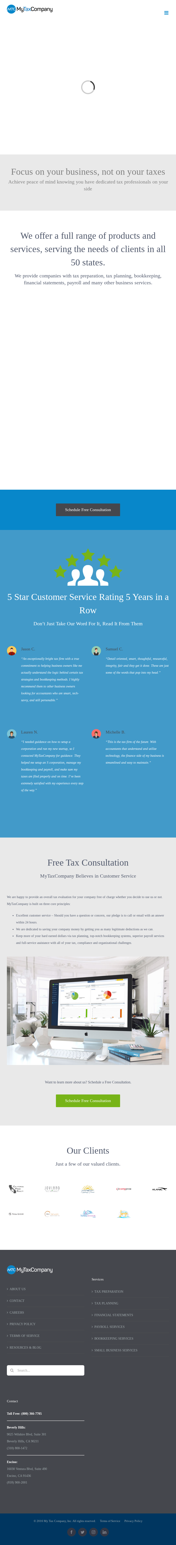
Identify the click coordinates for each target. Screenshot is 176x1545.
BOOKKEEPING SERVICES (113, 1338)
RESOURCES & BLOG (25, 1347)
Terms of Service (110, 1521)
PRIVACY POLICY (23, 1324)
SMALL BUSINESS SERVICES (116, 1350)
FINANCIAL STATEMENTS (113, 1315)
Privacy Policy (133, 1521)
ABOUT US (18, 1289)
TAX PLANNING (106, 1303)
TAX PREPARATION (108, 1291)
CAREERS (17, 1312)
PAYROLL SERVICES (109, 1327)
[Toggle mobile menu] (166, 12)
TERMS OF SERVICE (25, 1336)
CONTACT (17, 1301)
